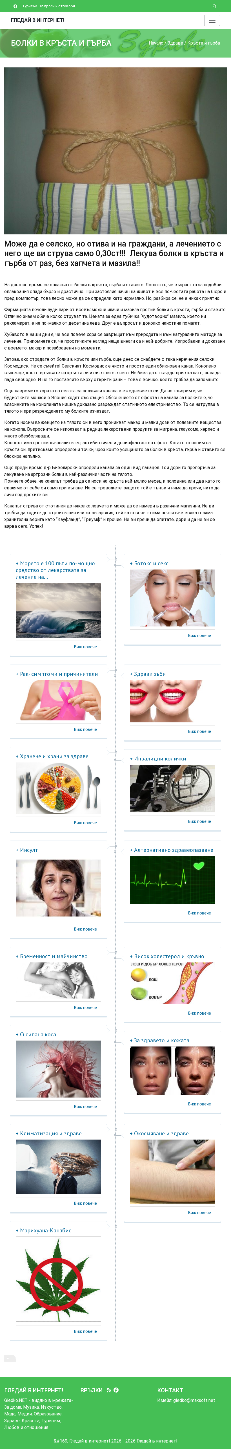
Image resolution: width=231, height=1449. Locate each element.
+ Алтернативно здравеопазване (171, 850)
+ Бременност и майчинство (52, 956)
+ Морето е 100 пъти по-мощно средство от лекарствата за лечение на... (55, 570)
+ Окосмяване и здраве (159, 1133)
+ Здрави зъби (148, 674)
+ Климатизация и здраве (49, 1133)
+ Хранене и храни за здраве (52, 756)
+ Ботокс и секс (149, 563)
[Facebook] (116, 1390)
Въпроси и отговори (57, 6)
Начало (156, 43)
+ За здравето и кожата (159, 1040)
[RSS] (109, 1390)
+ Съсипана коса (36, 1034)
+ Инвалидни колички (158, 758)
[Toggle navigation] (212, 20)
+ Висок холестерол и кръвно (167, 956)
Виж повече (85, 646)
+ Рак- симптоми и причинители (57, 674)
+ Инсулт (27, 850)
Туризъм (29, 6)
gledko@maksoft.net (194, 1400)
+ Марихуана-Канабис (43, 1230)
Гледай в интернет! (38, 20)
